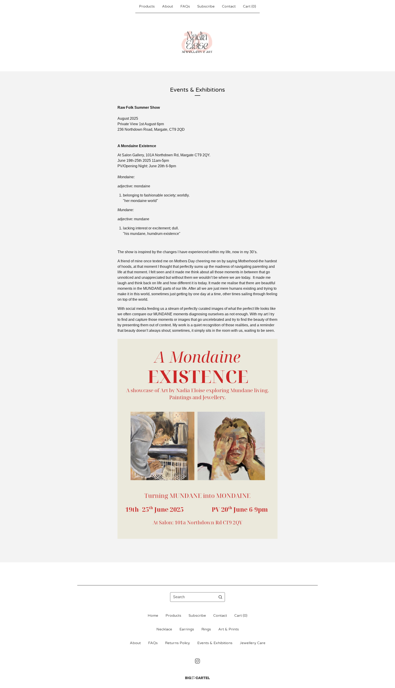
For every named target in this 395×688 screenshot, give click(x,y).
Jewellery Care (252, 643)
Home (153, 615)
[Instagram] (197, 661)
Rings (206, 629)
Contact (229, 6)
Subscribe (206, 6)
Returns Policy (177, 643)
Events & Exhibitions (214, 643)
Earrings (186, 629)
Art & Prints (228, 629)
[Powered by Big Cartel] (197, 678)
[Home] (197, 42)
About (167, 6)
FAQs (185, 6)
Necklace (164, 629)
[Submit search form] (220, 597)
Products (147, 6)
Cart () (249, 6)
